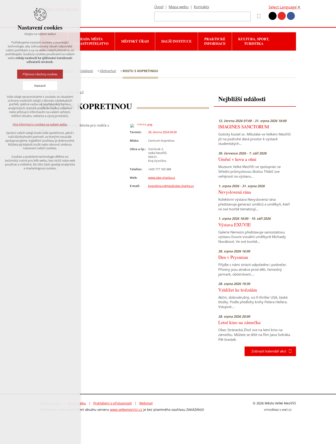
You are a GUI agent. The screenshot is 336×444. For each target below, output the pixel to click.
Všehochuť (108, 71)
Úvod (158, 6)
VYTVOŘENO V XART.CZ (277, 410)
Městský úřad (135, 41)
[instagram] (273, 16)
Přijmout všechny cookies (40, 74)
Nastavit (40, 86)
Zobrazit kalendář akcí (267, 351)
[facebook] (291, 16)
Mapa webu (179, 6)
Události (86, 71)
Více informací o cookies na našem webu (40, 124)
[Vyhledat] (257, 16)
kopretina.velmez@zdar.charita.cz (171, 186)
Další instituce (176, 41)
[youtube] (282, 16)
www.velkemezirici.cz (126, 409)
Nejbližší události (242, 98)
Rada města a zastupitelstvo (91, 41)
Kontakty (201, 6)
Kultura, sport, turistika (253, 41)
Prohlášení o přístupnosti (112, 403)
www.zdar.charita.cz (161, 178)
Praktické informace (215, 41)
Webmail (146, 403)
